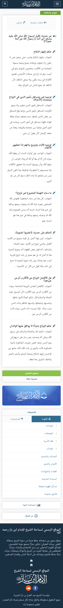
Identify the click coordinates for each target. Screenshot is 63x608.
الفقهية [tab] (45, 419)
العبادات (49, 426)
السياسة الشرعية (49, 479)
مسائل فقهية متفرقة (48, 487)
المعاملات (48, 433)
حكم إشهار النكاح (42, 52)
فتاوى (19, 23)
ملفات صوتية (37, 23)
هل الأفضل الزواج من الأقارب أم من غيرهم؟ (33, 279)
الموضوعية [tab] (16, 419)
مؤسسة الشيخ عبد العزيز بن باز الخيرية (32, 595)
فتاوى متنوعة (50, 494)
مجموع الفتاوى (31, 373)
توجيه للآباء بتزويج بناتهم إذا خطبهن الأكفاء (32, 146)
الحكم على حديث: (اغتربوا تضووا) (34, 232)
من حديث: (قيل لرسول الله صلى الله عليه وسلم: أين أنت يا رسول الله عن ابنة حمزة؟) (30, 39)
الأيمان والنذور (50, 464)
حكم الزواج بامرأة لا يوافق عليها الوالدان (31, 326)
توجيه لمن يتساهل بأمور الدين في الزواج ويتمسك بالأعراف (30, 98)
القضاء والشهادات (49, 472)
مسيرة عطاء (31, 379)
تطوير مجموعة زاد (31, 604)
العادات (49, 449)
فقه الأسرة (48, 441)
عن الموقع (30, 516)
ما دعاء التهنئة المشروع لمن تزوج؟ (34, 193)
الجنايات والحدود (49, 457)
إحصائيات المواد (29, 505)
